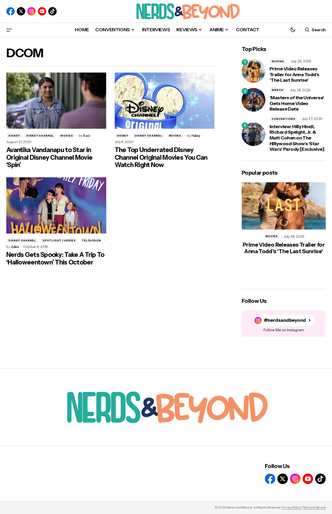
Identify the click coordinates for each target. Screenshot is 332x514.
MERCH (277, 90)
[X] (21, 11)
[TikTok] (52, 11)
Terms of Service (314, 507)
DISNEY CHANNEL (40, 135)
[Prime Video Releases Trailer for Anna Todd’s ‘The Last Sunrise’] (253, 71)
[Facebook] (10, 11)
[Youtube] (42, 11)
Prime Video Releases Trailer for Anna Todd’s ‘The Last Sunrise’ (294, 74)
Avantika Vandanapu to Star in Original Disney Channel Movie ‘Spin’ (49, 157)
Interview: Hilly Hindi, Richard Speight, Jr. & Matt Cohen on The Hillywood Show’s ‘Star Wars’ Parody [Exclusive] (297, 138)
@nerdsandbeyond (285, 320)
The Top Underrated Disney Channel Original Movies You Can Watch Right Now (161, 157)
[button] (9, 30)
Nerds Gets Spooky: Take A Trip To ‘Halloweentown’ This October (55, 258)
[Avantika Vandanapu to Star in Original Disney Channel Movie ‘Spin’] (56, 100)
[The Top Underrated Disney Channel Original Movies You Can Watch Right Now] (165, 100)
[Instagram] (31, 11)
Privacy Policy (291, 507)
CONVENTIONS (283, 119)
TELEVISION (91, 240)
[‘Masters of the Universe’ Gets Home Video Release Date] (253, 100)
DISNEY (14, 135)
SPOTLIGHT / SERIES (59, 240)
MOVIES (66, 135)
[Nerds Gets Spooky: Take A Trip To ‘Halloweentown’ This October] (56, 205)
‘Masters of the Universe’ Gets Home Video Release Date (297, 103)
